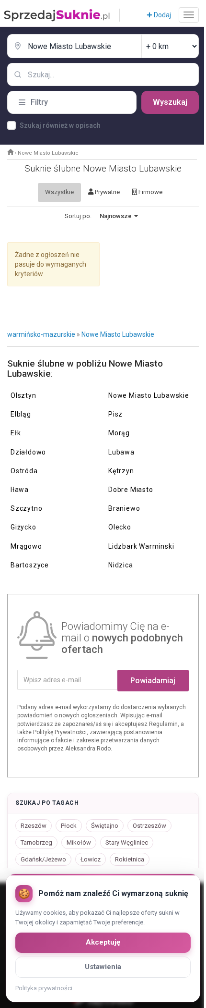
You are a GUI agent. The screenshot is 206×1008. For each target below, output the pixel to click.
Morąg (119, 433)
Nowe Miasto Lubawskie (117, 334)
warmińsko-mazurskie (41, 334)
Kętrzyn (121, 471)
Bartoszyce (30, 565)
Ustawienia (103, 966)
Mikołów (79, 842)
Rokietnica (129, 859)
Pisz (115, 414)
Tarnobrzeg (36, 842)
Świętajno (104, 825)
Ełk (16, 433)
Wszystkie (59, 192)
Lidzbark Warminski (141, 546)
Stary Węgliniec (126, 842)
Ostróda (24, 471)
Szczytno (26, 508)
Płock (69, 825)
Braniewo (124, 508)
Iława (20, 489)
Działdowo (28, 452)
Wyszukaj (170, 102)
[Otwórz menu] (189, 15)
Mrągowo (26, 546)
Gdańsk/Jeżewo (43, 859)
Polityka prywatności (43, 988)
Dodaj (161, 15)
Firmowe (149, 192)
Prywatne (106, 192)
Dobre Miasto (130, 489)
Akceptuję (103, 942)
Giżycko (23, 527)
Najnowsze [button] (116, 216)
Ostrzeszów (149, 825)
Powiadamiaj (152, 680)
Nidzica (120, 565)
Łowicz (90, 859)
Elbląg (21, 414)
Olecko (119, 527)
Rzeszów (33, 825)
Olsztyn (23, 395)
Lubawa (121, 452)
